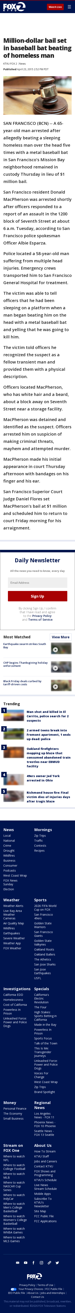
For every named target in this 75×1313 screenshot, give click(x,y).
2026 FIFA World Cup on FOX (45, 907)
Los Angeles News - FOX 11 (44, 1115)
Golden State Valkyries (43, 942)
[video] (61, 648)
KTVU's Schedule (45, 1180)
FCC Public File (44, 1216)
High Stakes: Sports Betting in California (45, 1016)
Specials (41, 988)
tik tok (49, 1262)
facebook (33, 1262)
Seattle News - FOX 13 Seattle (44, 1133)
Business (9, 860)
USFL (37, 978)
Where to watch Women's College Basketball (15, 1220)
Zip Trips (40, 836)
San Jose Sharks (45, 964)
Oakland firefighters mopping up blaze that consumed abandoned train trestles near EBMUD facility (49, 757)
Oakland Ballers (44, 954)
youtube (25, 1262)
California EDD (13, 995)
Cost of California (15, 1005)
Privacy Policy (42, 616)
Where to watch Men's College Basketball (14, 1207)
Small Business (13, 1118)
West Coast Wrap (15, 875)
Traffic (38, 841)
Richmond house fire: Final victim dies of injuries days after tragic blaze (48, 797)
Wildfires (9, 855)
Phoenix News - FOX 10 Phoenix (45, 1124)
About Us (42, 1145)
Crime (7, 845)
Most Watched (16, 636)
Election (8, 889)
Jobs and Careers (45, 1161)
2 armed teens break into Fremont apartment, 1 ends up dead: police (49, 734)
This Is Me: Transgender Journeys (42, 1052)
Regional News (42, 1105)
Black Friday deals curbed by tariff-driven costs (22, 682)
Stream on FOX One (13, 1148)
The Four (40, 1007)
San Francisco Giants (43, 934)
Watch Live (55, 7)
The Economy (12, 1113)
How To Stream (45, 1151)
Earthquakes (11, 933)
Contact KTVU (43, 1166)
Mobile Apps (42, 1194)
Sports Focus (43, 1038)
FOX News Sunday (10, 882)
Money (9, 1102)
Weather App (12, 943)
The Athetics (42, 959)
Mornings (43, 829)
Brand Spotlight (44, 1092)
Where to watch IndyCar (14, 1197)
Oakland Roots (44, 949)
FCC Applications (45, 1221)
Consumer (10, 865)
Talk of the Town (45, 1043)
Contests (40, 845)
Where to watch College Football (14, 1167)
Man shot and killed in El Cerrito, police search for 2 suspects (48, 716)
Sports (40, 899)
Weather (11, 899)
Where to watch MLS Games (14, 1239)
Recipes (39, 850)
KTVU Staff (41, 1156)
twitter (57, 1262)
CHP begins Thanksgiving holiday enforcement (25, 664)
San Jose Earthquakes (42, 971)
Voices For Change (41, 1075)
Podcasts (9, 870)
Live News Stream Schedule (45, 1187)
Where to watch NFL (14, 1158)
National (9, 841)
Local (7, 836)
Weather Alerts (13, 906)
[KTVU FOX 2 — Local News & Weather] (15, 7)
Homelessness (13, 1000)
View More (61, 637)
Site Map (40, 1211)
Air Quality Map (13, 923)
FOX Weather (12, 948)
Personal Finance (14, 1108)
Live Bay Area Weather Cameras (12, 914)
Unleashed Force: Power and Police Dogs (15, 1022)
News (22, 63)
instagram (41, 1262)
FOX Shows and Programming (44, 1173)
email (17, 1262)
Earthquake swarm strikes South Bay (24, 645)
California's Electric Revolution (41, 998)
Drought (9, 850)
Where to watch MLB (14, 1175)
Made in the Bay (45, 1025)
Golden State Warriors (43, 925)
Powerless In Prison (12, 1011)
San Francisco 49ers (43, 916)
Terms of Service (40, 619)
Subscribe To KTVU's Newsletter (43, 1202)
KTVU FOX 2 (10, 63)
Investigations (16, 988)
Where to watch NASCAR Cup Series (14, 1186)
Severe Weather (14, 938)
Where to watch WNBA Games (14, 1230)
